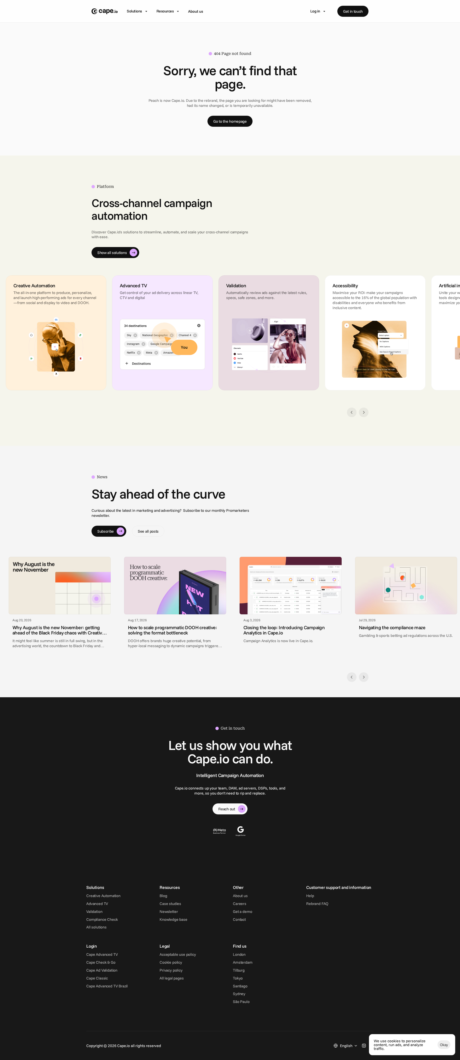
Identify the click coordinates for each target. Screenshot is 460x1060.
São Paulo (241, 1001)
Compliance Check (102, 919)
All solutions (96, 927)
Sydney (239, 993)
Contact (239, 919)
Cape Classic (97, 978)
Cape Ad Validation (101, 970)
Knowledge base (173, 919)
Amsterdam (243, 962)
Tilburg (239, 970)
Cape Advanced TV (102, 954)
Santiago (240, 986)
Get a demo (242, 911)
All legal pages (172, 978)
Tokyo (238, 978)
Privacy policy (171, 970)
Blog (163, 895)
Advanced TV (97, 903)
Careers (239, 903)
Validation (94, 911)
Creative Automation (103, 895)
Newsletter (169, 911)
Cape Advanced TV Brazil (107, 986)
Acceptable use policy (178, 954)
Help (310, 895)
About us (195, 11)
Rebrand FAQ (317, 903)
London (239, 954)
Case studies (170, 903)
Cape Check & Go (100, 962)
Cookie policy (171, 962)
